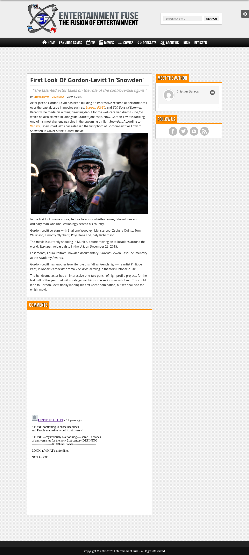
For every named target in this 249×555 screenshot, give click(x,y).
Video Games (73, 43)
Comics (128, 43)
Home (51, 43)
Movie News (58, 96)
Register (200, 43)
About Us (172, 43)
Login (186, 43)
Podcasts (150, 43)
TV (93, 43)
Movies (109, 43)
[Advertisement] (124, 60)
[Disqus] (89, 361)
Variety (35, 126)
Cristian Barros (41, 96)
